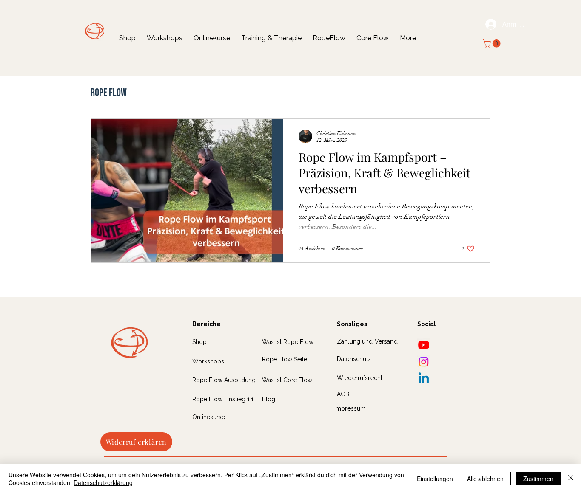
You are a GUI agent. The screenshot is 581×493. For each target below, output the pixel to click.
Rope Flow (109, 92)
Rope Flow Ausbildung (224, 380)
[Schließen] (571, 478)
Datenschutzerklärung (103, 482)
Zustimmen (538, 478)
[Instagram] (423, 361)
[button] (492, 43)
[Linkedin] (423, 378)
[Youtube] (423, 344)
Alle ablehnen (485, 478)
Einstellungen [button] (435, 478)
